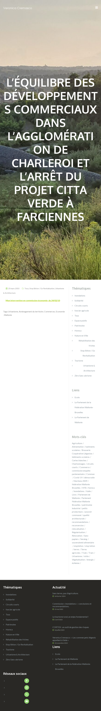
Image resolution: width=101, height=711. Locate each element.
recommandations (80, 522)
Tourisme (79, 360)
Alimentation (78, 446)
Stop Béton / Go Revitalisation (41, 288)
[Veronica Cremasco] (17, 7)
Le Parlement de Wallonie (66, 659)
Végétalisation (78, 559)
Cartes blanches (79, 460)
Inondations (80, 295)
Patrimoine (80, 325)
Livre (74, 494)
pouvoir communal (82, 513)
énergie (90, 559)
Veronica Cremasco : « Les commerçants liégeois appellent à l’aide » (74, 638)
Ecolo (77, 397)
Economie (60, 311)
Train (84, 552)
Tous (26, 288)
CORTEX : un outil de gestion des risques (70, 627)
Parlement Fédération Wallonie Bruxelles (81, 501)
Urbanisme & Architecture (89, 368)
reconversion (78, 525)
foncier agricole (82, 310)
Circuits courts (81, 305)
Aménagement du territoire (31, 311)
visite (86, 556)
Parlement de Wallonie (81, 496)
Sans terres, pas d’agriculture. (65, 593)
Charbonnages (78, 464)
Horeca (78, 330)
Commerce (85, 467)
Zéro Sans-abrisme (83, 375)
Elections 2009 (80, 481)
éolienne (75, 563)
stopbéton (78, 546)
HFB (84, 487)
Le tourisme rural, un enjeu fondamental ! (70, 616)
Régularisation (78, 532)
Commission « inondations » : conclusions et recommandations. (71, 605)
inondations (79, 491)
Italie (88, 491)
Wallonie (8, 315)
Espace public (81, 320)
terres (76, 549)
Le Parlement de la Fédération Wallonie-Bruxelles (84, 407)
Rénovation (77, 535)
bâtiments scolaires (81, 457)
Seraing (83, 539)
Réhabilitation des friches (87, 343)
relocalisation (78, 529)
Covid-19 (78, 477)
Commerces (49, 311)
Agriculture (77, 443)
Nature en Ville (81, 335)
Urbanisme (13, 311)
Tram (91, 552)
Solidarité (79, 300)
